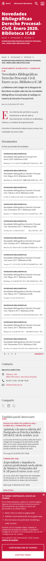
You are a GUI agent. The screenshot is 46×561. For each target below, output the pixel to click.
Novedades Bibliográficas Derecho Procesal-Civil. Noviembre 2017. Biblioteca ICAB (22, 225)
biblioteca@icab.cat (14, 385)
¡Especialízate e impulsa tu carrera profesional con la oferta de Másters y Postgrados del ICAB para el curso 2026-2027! (22, 466)
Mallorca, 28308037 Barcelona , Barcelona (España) (21, 375)
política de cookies (10, 540)
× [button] (43, 494)
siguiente (39, 354)
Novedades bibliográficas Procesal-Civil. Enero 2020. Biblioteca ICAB (20, 157)
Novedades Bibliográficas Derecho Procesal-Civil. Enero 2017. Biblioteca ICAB (22, 326)
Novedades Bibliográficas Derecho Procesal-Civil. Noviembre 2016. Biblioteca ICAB (22, 343)
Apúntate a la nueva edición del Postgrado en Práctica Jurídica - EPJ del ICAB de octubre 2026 (22, 432)
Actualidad (15, 38)
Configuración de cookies (23, 548)
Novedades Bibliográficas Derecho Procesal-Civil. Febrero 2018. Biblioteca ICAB (22, 191)
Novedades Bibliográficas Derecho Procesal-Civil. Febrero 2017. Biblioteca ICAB (22, 309)
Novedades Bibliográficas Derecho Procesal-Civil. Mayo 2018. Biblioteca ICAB (22, 174)
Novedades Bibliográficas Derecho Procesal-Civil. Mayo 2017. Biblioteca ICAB (22, 275)
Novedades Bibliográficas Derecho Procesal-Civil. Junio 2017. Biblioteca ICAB (22, 258)
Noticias (27, 38)
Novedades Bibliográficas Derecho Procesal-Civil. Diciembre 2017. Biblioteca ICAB (22, 208)
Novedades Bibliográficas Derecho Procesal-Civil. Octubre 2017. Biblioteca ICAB (22, 242)
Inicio (4, 38)
